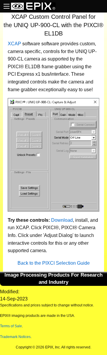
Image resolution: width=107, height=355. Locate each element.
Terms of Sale (11, 326)
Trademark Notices (15, 337)
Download (62, 220)
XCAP (14, 43)
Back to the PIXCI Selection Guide (54, 263)
